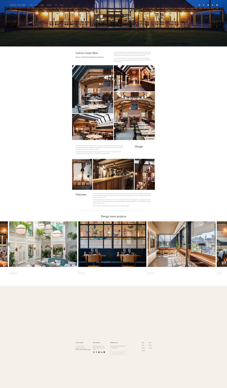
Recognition (49, 5)
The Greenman (122, 59)
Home (31, 5)
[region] (113, 247)
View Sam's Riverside (81, 273)
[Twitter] (208, 5)
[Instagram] (199, 5)
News (56, 5)
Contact (61, 5)
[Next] (218, 244)
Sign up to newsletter (117, 353)
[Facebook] (204, 5)
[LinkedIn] (212, 5)
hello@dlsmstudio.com (81, 347)
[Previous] (8, 244)
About (36, 5)
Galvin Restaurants (138, 52)
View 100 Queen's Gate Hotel (13, 273)
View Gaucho (219, 273)
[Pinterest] (217, 5)
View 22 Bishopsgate (150, 273)
